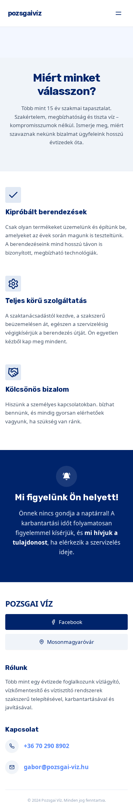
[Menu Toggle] (118, 13)
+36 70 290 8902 (46, 746)
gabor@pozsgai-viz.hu (56, 767)
